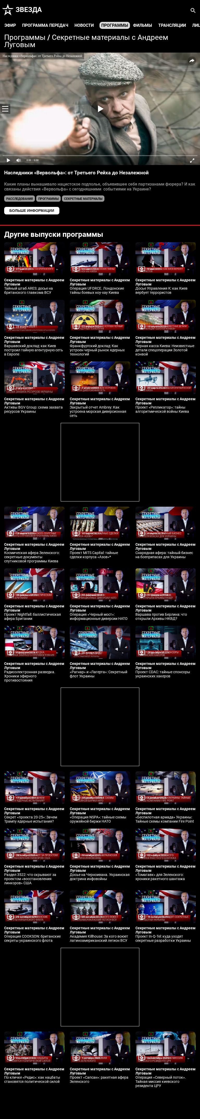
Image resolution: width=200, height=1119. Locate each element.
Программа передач (45, 25)
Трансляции (172, 25)
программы (48, 199)
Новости (84, 25)
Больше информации (31, 210)
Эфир (10, 25)
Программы (114, 25)
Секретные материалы (83, 199)
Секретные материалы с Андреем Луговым (86, 41)
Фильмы (142, 25)
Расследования (19, 199)
